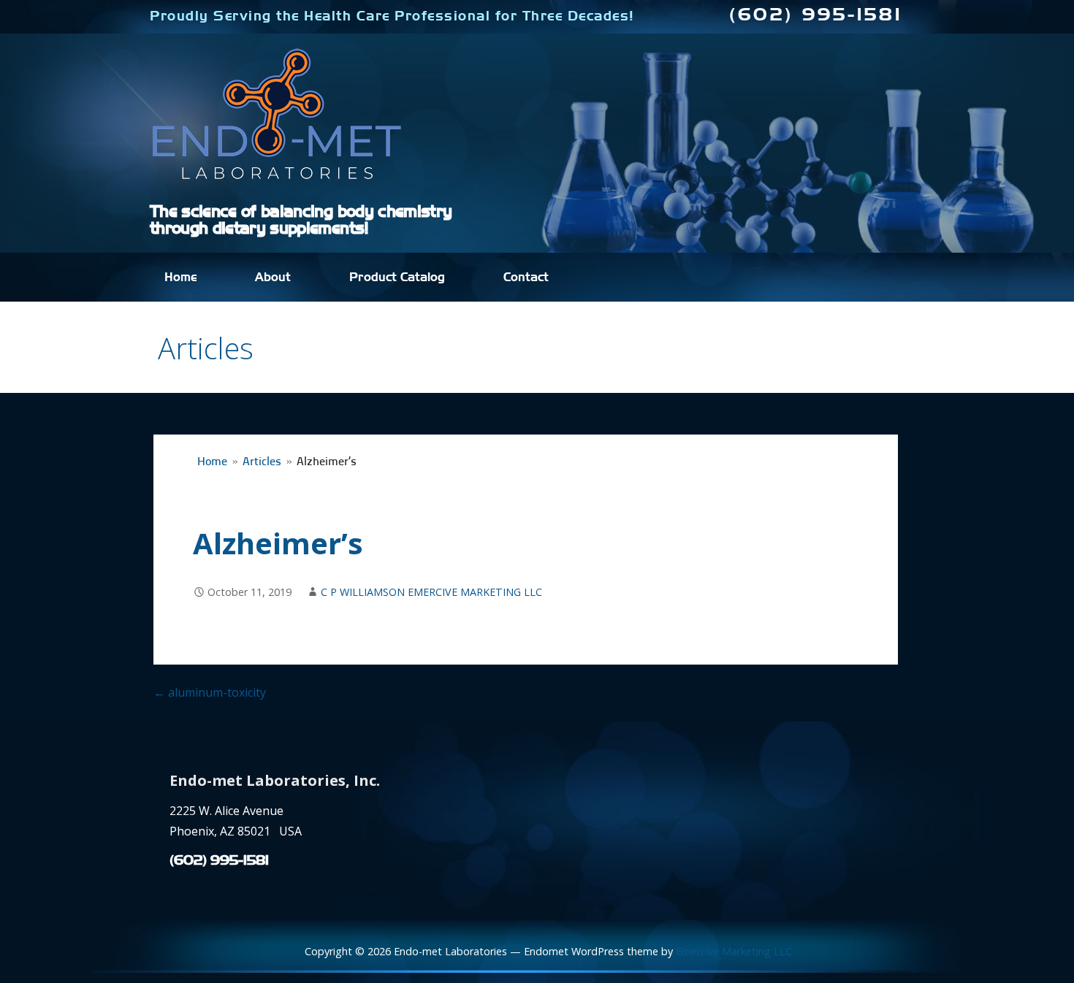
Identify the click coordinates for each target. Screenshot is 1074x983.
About (273, 277)
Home (180, 277)
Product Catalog (397, 277)
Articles (262, 462)
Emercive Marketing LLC (734, 951)
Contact (526, 277)
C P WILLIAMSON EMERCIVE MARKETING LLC (431, 592)
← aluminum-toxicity (209, 692)
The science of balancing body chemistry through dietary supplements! (301, 220)
